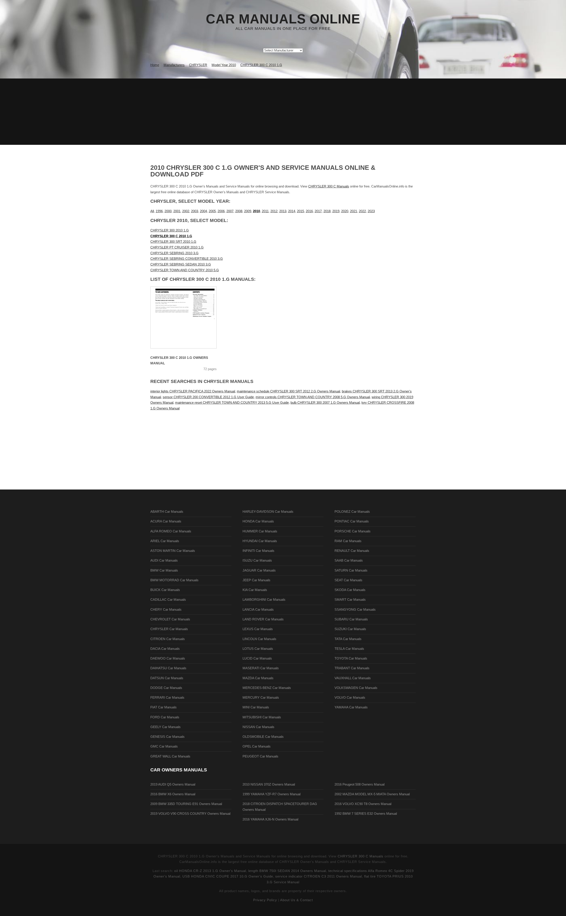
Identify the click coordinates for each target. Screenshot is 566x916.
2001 (176, 211)
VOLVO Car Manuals (350, 697)
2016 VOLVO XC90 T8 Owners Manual (363, 804)
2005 (212, 211)
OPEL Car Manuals (257, 746)
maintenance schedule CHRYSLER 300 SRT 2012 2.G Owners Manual (288, 391)
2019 (335, 211)
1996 (159, 211)
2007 (229, 211)
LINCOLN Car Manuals (259, 639)
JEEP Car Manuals (256, 580)
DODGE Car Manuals (166, 688)
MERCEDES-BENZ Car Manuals (267, 688)
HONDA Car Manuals (258, 521)
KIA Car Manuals (255, 590)
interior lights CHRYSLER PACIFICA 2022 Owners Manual (192, 391)
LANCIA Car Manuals (258, 609)
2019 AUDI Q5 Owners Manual (172, 784)
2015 (300, 211)
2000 (168, 211)
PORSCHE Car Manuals (353, 531)
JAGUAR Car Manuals (259, 570)
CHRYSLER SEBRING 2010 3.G (174, 253)
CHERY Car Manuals (166, 609)
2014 (291, 211)
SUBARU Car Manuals (351, 619)
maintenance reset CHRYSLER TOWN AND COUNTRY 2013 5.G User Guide (232, 402)
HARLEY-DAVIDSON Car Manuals (268, 511)
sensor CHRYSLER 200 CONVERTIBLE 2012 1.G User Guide (208, 397)
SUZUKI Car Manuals (350, 629)
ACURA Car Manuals (165, 521)
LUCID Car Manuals (257, 658)
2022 (362, 211)
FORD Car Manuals (164, 717)
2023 (371, 211)
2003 (194, 211)
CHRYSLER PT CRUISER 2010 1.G (177, 247)
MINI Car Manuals (256, 707)
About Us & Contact (296, 900)
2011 (265, 211)
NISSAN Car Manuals (258, 727)
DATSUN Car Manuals (166, 678)
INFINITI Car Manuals (258, 551)
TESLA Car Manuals (349, 648)
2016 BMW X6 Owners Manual (172, 794)
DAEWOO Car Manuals (167, 658)
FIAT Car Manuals (163, 707)
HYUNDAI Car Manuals (260, 541)
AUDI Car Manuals (164, 560)
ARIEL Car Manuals (164, 541)
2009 (247, 211)
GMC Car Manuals (164, 746)
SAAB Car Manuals (349, 560)
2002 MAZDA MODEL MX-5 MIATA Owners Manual (372, 794)
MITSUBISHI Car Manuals (262, 717)
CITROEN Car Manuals (167, 639)
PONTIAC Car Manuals (352, 521)
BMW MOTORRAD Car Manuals (174, 580)
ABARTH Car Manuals (166, 511)
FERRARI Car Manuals (167, 697)
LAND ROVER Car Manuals (263, 619)
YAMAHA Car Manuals (351, 707)
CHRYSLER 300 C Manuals (328, 186)
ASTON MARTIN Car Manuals (172, 551)
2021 (353, 211)
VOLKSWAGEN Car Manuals (356, 688)
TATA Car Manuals (348, 639)
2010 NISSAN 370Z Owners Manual (269, 784)
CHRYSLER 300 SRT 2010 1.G (173, 241)
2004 (203, 211)
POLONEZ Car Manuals (352, 511)
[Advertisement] (283, 112)
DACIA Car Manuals (165, 648)
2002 (185, 211)
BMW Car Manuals (164, 570)
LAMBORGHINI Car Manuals (264, 599)
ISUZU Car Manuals (257, 560)
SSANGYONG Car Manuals (355, 609)
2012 (273, 211)
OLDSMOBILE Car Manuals (263, 736)
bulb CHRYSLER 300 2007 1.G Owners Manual (325, 402)
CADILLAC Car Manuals (168, 599)
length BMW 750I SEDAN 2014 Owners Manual (287, 871)
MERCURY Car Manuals (261, 697)
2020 (344, 211)
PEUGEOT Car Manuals (260, 756)
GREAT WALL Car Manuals (170, 756)
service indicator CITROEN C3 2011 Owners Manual (318, 876)
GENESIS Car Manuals (167, 736)
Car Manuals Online (283, 19)
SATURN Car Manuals (351, 570)
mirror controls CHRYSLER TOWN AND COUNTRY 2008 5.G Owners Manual (313, 397)
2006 (221, 211)
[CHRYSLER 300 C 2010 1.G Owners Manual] (189, 317)
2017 (318, 211)
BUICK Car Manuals (165, 590)
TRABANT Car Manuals (352, 668)
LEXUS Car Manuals (258, 629)
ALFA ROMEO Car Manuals (170, 531)
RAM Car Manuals (348, 541)
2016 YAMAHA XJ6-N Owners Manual (270, 819)
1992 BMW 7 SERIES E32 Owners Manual (366, 813)
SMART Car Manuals (350, 599)
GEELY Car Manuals (165, 727)
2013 (282, 211)
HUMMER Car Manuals (260, 531)
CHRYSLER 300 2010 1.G (169, 230)
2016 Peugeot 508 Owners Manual (359, 784)
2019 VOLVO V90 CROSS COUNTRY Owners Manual (190, 813)
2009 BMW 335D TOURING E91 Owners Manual (186, 804)
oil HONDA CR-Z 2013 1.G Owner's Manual (210, 871)
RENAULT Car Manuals (352, 551)
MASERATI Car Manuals (261, 668)
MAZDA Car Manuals (258, 678)
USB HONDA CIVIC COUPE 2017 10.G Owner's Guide (227, 876)
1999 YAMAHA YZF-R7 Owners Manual (271, 794)
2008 (238, 211)
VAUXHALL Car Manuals (353, 678)
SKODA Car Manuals (350, 590)
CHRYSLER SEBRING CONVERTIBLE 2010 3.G (186, 258)
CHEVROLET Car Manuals (170, 619)
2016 (309, 211)
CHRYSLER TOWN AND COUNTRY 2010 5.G (184, 270)
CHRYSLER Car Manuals (169, 629)
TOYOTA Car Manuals (351, 658)
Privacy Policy (265, 900)
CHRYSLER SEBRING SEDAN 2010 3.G (180, 264)
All (152, 211)
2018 (327, 211)
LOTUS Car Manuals (258, 648)
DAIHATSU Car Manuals (168, 668)
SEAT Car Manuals (348, 580)
